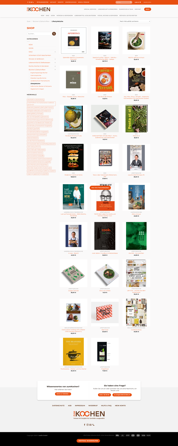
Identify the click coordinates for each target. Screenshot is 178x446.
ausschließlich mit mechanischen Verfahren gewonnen (40, 103)
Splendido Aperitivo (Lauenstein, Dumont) (73, 58)
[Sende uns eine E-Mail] (31, 2)
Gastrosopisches (36, 75)
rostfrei (45, 171)
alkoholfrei (30, 100)
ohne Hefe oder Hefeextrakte (36, 150)
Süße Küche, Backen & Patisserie (41, 86)
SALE (47, 15)
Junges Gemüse (73, 290)
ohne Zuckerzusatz (45, 168)
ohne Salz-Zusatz (32, 168)
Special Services (90, 9)
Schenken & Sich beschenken (40, 55)
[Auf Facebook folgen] (27, 2)
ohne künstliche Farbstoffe (35, 156)
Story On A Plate (104, 290)
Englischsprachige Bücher (39, 73)
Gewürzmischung (32, 119)
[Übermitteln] (130, 2)
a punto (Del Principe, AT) (136, 175)
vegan (29, 174)
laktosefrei (43, 134)
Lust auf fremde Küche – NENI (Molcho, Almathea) (73, 215)
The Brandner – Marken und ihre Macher (73, 369)
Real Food (105, 330)
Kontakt (138, 9)
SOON (53, 15)
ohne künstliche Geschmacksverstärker (39, 159)
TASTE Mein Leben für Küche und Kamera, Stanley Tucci (105, 215)
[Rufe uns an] (33, 2)
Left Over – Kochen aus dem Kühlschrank (136, 291)
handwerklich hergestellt (43, 125)
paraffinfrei (30, 171)
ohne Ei (38, 146)
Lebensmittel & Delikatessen (85, 15)
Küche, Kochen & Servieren (108, 15)
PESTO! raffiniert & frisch (136, 57)
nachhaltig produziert (48, 143)
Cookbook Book (136, 330)
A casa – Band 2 (73, 253)
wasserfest (45, 174)
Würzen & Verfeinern (65, 15)
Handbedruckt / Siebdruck (43, 122)
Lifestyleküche (35, 83)
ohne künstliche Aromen (34, 152)
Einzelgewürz (46, 110)
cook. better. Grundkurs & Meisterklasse (105, 253)
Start (29, 21)
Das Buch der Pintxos (105, 96)
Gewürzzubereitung (46, 119)
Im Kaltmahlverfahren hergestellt (37, 131)
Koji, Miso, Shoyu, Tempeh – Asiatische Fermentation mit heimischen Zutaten (136, 97)
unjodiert (52, 171)
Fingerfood (104, 369)
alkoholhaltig (40, 100)
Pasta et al (136, 136)
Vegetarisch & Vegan (37, 89)
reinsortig (39, 171)
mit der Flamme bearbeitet (35, 140)
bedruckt (30, 107)
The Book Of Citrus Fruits (73, 136)
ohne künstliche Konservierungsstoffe (38, 162)
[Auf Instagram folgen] (29, 2)
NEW (42, 15)
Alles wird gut (136, 214)
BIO (42, 107)
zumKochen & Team (126, 9)
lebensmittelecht (32, 137)
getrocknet (44, 116)
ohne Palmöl (31, 165)
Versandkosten (109, 435)
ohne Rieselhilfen (42, 165)
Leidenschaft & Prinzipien (107, 9)
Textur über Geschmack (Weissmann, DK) (105, 176)
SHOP (30, 28)
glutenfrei (30, 122)
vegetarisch (36, 174)
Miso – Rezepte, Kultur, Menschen (73, 96)
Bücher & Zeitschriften (128, 15)
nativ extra (30, 146)
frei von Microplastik (33, 116)
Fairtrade (40, 113)
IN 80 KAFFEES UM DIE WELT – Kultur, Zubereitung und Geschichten (104, 136)
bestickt (37, 107)
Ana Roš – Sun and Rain (136, 253)
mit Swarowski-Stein (33, 143)
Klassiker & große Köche (38, 78)
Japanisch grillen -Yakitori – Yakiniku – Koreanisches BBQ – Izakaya (105, 58)
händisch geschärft (33, 128)
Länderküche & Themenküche (40, 81)
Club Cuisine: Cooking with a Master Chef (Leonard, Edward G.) (73, 330)
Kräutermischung (32, 134)
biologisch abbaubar (33, 110)
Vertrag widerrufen (88, 441)
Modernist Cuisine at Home (73, 175)
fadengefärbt (31, 113)
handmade (30, 125)
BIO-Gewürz (49, 107)
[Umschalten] (55, 52)
